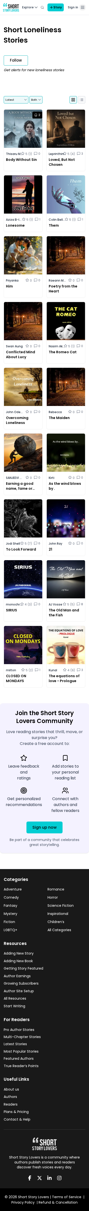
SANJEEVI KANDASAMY (14, 478)
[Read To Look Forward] (23, 527)
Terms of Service (66, 1196)
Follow (16, 60)
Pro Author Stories (19, 1029)
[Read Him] (23, 267)
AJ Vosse (55, 604)
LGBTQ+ (10, 929)
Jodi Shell (13, 543)
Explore (28, 7)
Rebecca (55, 412)
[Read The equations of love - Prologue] (66, 656)
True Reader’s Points (21, 1065)
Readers (11, 1104)
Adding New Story (19, 953)
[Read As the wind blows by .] (66, 464)
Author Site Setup (19, 991)
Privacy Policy (23, 1202)
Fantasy (10, 905)
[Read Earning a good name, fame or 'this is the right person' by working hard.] (23, 464)
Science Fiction (60, 905)
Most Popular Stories (21, 1051)
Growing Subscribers (21, 983)
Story (57, 7)
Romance (55, 889)
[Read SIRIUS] (23, 591)
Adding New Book (18, 961)
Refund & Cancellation (58, 1202)
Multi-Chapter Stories (22, 1036)
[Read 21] (66, 527)
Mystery (10, 913)
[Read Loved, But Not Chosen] (66, 140)
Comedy (11, 897)
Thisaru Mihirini (14, 154)
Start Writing (14, 1006)
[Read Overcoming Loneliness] (23, 398)
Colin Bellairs (57, 220)
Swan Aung (14, 346)
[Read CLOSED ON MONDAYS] (23, 656)
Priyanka (12, 280)
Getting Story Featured (23, 968)
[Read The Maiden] (66, 398)
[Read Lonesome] (23, 203)
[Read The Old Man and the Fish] (66, 591)
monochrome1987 (14, 604)
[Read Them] (66, 203)
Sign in (73, 7)
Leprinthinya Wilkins (57, 154)
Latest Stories (15, 1044)
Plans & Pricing (16, 1111)
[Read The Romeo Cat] (66, 332)
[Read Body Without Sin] (23, 140)
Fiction (9, 921)
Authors (10, 1096)
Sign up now (44, 827)
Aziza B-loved (14, 220)
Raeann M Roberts (57, 280)
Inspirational (57, 913)
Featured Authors (19, 1058)
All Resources (15, 998)
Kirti (51, 478)
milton (11, 670)
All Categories (59, 929)
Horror (52, 897)
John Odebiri (14, 412)
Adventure (13, 889)
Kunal (53, 670)
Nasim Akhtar (57, 346)
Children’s (55, 921)
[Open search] (42, 7)
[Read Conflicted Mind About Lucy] (23, 332)
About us (11, 1089)
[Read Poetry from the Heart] (66, 267)
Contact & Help (17, 1119)
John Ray (55, 543)
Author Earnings (17, 976)
